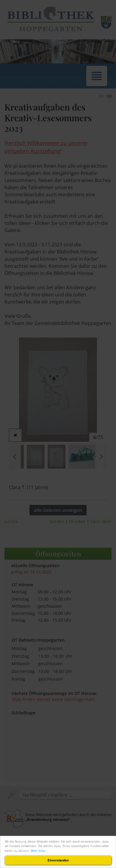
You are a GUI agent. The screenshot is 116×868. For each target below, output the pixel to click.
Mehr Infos (38, 850)
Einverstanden (58, 860)
